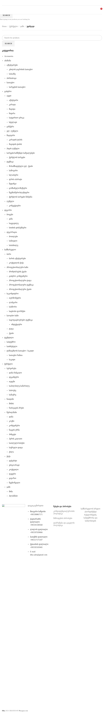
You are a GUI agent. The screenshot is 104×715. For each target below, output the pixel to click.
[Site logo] (52, 10)
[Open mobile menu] (3, 9)
